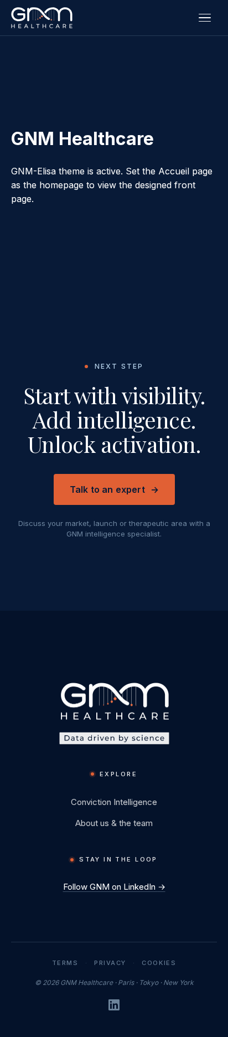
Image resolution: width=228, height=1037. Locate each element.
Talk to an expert (114, 489)
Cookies (159, 963)
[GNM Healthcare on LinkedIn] (114, 1004)
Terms (65, 963)
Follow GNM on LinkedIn (114, 886)
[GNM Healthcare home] (41, 17)
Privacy (110, 963)
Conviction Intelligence (114, 802)
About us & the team (114, 823)
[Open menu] (205, 18)
